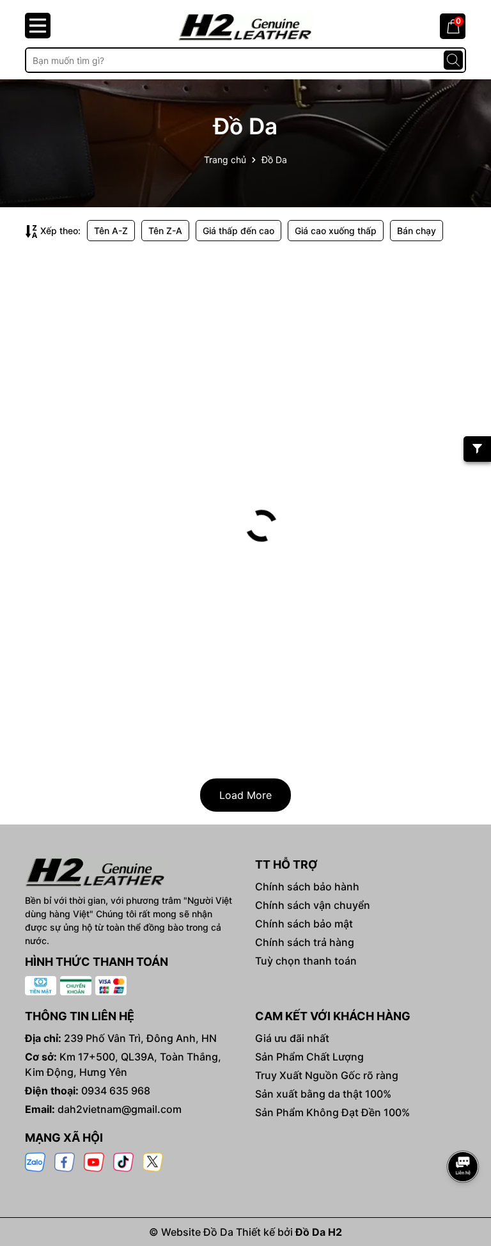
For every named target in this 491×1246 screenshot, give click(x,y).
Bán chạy (416, 230)
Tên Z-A (165, 230)
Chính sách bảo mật (304, 923)
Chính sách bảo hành (307, 886)
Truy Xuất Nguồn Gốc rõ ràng (326, 1075)
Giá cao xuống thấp (336, 230)
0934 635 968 (115, 1090)
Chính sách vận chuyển (312, 905)
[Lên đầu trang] (463, 1131)
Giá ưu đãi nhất (292, 1038)
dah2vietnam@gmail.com (120, 1109)
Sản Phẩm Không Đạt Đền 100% (332, 1112)
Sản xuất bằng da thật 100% (323, 1093)
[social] (35, 1161)
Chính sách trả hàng (304, 942)
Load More (245, 795)
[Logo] (245, 27)
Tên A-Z (111, 230)
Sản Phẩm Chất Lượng (309, 1056)
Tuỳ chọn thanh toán (306, 960)
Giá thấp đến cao (238, 230)
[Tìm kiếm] (453, 60)
